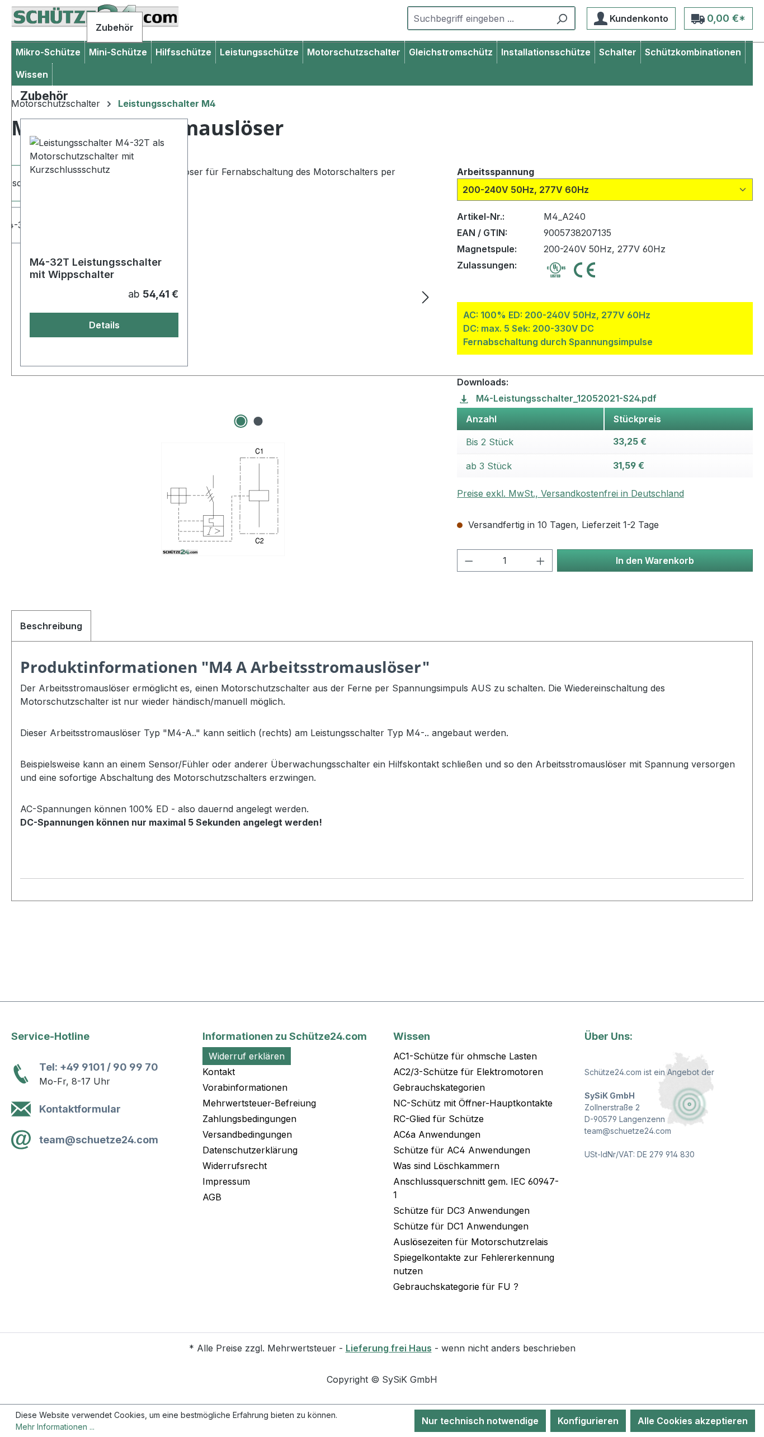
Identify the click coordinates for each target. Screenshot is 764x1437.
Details (104, 325)
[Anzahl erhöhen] (541, 560)
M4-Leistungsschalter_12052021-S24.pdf (565, 398)
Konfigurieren (588, 1420)
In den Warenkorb (655, 560)
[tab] (51, 626)
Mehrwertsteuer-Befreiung (259, 1103)
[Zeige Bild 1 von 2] (240, 421)
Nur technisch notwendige (480, 1420)
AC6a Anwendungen (436, 1134)
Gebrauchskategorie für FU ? (455, 1286)
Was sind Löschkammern (446, 1165)
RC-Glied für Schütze (438, 1118)
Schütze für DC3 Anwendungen (461, 1210)
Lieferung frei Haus (389, 1348)
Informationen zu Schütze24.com (284, 1036)
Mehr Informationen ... (55, 1426)
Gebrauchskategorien (439, 1087)
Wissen (411, 1036)
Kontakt (218, 1071)
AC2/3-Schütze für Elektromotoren (468, 1071)
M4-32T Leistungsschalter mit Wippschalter (96, 268)
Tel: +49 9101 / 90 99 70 (98, 1067)
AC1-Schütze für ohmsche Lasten (465, 1056)
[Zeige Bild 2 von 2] (257, 421)
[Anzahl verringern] (468, 560)
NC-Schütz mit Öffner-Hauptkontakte (473, 1103)
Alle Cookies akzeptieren (693, 1420)
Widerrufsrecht (234, 1165)
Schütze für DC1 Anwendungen (461, 1226)
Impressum (226, 1181)
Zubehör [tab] (115, 27)
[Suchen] (562, 18)
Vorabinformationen (244, 1087)
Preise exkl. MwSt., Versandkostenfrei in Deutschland (570, 493)
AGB (211, 1197)
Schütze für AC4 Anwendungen (461, 1150)
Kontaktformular (80, 1109)
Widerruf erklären (247, 1056)
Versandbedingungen (247, 1134)
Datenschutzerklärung (250, 1150)
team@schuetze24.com (98, 1140)
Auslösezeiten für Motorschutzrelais (470, 1241)
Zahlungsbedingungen (249, 1118)
